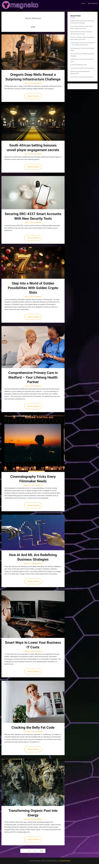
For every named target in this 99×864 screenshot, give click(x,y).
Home (83, 3)
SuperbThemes (65, 861)
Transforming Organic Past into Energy (82, 68)
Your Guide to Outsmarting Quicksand (81, 77)
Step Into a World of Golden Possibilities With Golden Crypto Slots (33, 288)
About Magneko (93, 3)
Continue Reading (33, 96)
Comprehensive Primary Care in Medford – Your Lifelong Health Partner (33, 377)
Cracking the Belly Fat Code (33, 727)
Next (41, 851)
